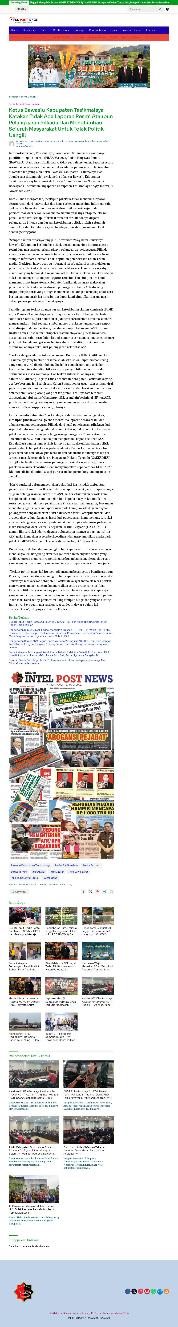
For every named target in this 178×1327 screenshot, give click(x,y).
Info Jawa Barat (78, 871)
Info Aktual (38, 871)
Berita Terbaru (91, 865)
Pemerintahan (97, 30)
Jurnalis (60, 141)
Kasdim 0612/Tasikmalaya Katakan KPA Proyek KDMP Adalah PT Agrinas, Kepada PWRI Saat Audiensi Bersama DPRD (98, 1001)
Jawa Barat (49, 141)
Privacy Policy (90, 1313)
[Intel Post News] (23, 19)
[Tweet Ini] (90, 891)
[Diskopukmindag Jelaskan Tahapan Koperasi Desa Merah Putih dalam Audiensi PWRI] (88, 1130)
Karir (75, 1313)
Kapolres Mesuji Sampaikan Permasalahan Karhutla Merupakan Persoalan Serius (60, 1001)
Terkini (19, 144)
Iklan (66, 1313)
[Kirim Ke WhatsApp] (111, 891)
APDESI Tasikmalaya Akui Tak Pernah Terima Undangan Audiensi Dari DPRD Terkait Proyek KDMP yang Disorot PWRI (87, 1094)
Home (15, 30)
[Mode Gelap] (167, 9)
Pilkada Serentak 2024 (24, 878)
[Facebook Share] (83, 891)
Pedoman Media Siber (115, 1313)
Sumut (44, 30)
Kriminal (151, 30)
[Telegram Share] (104, 891)
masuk (25, 1246)
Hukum (39, 141)
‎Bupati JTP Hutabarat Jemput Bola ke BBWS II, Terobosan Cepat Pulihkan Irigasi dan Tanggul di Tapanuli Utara (61, 1037)
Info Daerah (57, 871)
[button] (160, 9)
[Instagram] (140, 1292)
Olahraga (79, 30)
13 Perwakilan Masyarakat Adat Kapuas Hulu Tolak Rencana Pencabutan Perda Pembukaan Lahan (32, 1209)
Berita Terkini (61, 30)
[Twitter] (134, 1292)
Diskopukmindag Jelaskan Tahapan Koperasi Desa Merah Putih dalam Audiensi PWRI (84, 1150)
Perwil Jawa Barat (25, 141)
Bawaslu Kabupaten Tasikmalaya (30, 865)
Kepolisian (29, 30)
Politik (93, 141)
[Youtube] (147, 1292)
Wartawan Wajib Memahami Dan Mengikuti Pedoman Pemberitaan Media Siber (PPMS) (97, 966)
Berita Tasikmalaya (66, 865)
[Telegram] (160, 1292)
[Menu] (11, 9)
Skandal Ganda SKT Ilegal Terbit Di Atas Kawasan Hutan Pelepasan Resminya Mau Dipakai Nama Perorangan (57, 662)
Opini (113, 30)
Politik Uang (49, 878)
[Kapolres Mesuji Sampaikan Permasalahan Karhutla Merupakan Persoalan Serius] (61, 986)
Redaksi (21, 8)
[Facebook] (128, 1292)
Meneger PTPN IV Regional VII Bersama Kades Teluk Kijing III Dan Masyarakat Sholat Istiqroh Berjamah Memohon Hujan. (25, 1037)
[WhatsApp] (153, 1292)
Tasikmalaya (103, 141)
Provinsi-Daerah (131, 30)
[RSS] (166, 1292)
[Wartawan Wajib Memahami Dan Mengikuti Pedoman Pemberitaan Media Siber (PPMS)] (98, 951)
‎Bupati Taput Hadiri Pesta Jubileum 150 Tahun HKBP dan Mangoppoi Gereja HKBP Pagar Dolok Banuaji (58, 623)
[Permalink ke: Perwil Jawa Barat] (11, 143)
